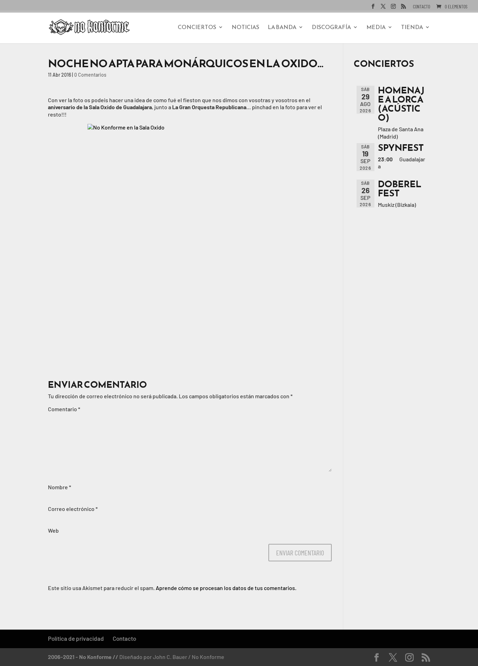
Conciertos (197, 27)
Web (53, 530)
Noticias (245, 27)
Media (376, 27)
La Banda (282, 27)
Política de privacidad (76, 638)
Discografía (331, 27)
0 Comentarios (90, 75)
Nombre (59, 487)
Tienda (412, 27)
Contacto (421, 6)
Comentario (64, 409)
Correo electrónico (73, 508)
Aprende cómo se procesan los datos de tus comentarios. (226, 587)
